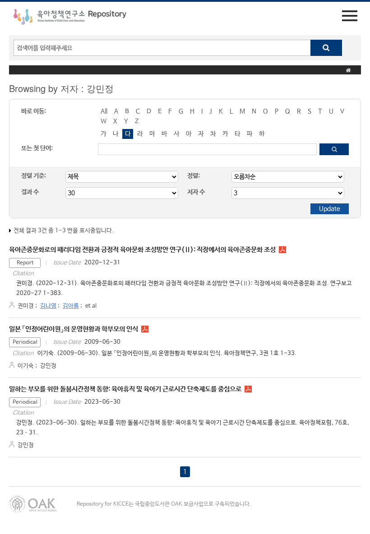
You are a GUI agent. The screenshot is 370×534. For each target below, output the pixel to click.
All (104, 111)
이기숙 (26, 366)
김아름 (71, 306)
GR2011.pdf (282, 249)
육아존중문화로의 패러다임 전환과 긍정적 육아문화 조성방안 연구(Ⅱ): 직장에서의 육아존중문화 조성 (142, 249)
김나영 (48, 306)
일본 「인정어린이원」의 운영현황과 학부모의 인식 (73, 329)
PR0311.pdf (144, 329)
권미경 (26, 306)
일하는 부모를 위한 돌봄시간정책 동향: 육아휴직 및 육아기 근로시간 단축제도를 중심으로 (125, 389)
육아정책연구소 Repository (70, 18)
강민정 (48, 366)
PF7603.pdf (248, 389)
